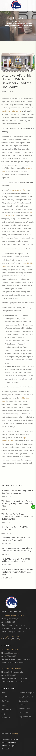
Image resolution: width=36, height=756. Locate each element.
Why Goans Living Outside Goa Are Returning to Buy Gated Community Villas (17, 503)
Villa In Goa (23, 713)
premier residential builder (11, 111)
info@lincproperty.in (11, 619)
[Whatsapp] (34, 507)
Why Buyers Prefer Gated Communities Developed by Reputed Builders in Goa (18, 516)
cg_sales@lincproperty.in (13, 672)
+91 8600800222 (9, 656)
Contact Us (6, 718)
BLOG (21, 22)
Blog (3, 714)
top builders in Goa (19, 190)
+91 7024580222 (9, 675)
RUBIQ (15, 734)
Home (14, 22)
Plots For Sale (24, 708)
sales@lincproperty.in (11, 653)
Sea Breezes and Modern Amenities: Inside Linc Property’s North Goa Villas (18, 571)
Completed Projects (26, 697)
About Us (5, 697)
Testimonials (6, 709)
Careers (5, 705)
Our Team (5, 701)
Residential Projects (26, 693)
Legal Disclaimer (25, 717)
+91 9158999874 (9, 622)
